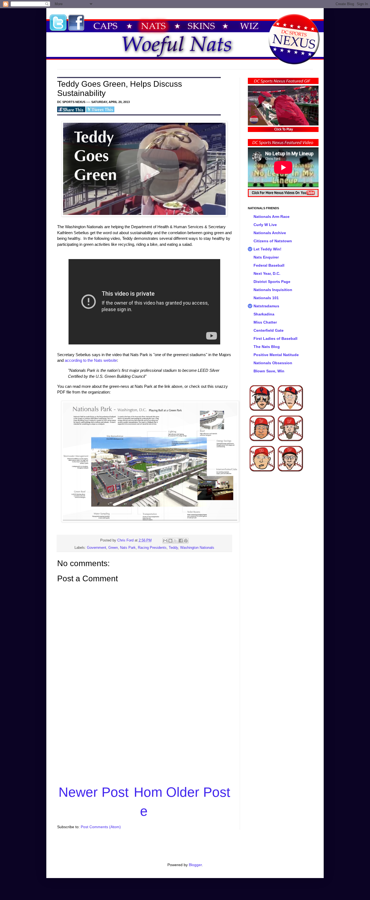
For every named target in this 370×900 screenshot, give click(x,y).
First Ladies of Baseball (275, 338)
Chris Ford (126, 540)
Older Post (198, 792)
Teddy (173, 548)
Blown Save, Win (269, 371)
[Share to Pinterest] (186, 540)
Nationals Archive (270, 233)
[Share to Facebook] (180, 540)
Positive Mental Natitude (276, 355)
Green (113, 548)
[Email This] (165, 540)
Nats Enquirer (266, 257)
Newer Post (94, 792)
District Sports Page (272, 281)
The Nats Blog (267, 346)
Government (96, 548)
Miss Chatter (265, 322)
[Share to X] (175, 540)
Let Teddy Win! (267, 249)
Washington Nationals (197, 548)
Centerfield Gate (269, 330)
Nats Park (128, 548)
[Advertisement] (144, 741)
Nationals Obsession (273, 363)
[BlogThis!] (170, 540)
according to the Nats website (91, 360)
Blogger (195, 865)
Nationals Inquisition (273, 290)
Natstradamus (266, 306)
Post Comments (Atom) (101, 827)
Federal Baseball (269, 265)
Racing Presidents (152, 548)
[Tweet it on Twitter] (100, 111)
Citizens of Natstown (273, 241)
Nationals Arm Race (272, 216)
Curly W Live (265, 224)
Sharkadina (264, 314)
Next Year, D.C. (267, 273)
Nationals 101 (266, 298)
